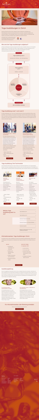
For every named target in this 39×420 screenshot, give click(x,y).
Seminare (15, 381)
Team (8, 379)
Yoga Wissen (21, 380)
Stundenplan (15, 379)
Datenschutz (9, 382)
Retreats (21, 378)
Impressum (9, 381)
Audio (20, 379)
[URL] (36, 381)
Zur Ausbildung (7, 203)
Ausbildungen (16, 380)
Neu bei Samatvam (16, 378)
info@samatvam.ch (4, 381)
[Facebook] (36, 379)
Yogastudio (9, 380)
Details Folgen (9, 158)
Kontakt (9, 378)
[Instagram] (35, 379)
